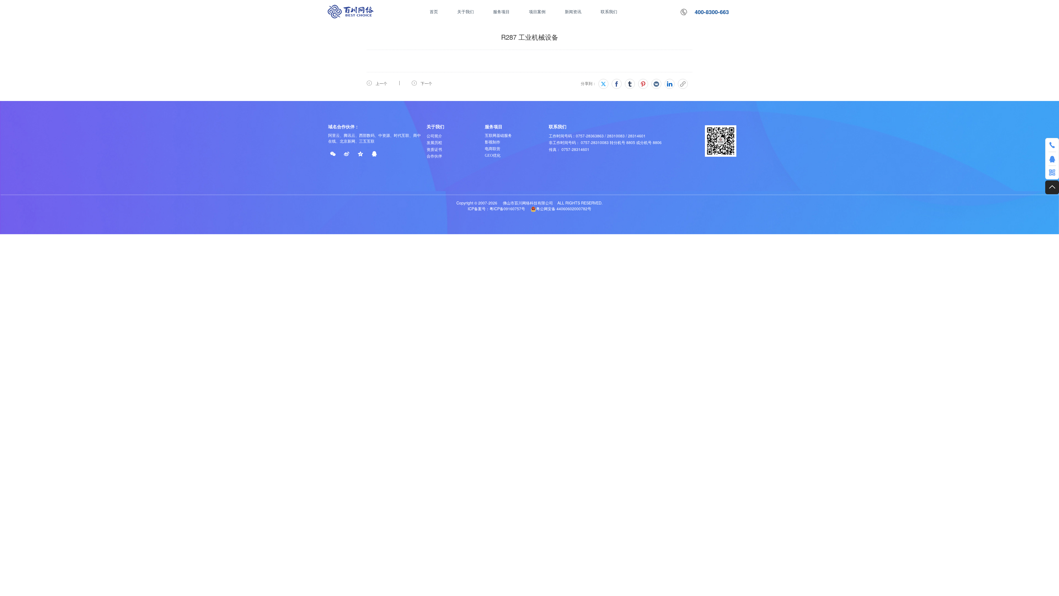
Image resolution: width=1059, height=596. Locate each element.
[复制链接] (683, 84)
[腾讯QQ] (374, 154)
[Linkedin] (670, 84)
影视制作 (492, 142)
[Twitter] (603, 84)
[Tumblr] (630, 84)
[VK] (656, 84)
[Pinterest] (643, 84)
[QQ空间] (360, 154)
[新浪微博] (347, 154)
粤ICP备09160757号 (507, 208)
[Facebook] (617, 84)
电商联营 (492, 149)
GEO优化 (493, 155)
